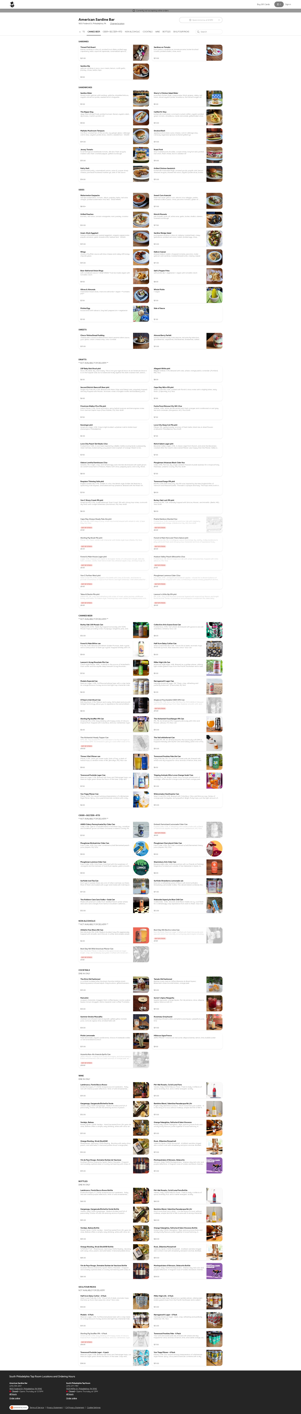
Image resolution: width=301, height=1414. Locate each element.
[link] (94, 31)
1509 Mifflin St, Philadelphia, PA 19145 (81, 1388)
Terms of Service (37, 1407)
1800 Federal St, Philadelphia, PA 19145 (25, 1388)
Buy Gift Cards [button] (263, 4)
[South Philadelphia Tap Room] (12, 4)
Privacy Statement (55, 1407)
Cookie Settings (94, 1407)
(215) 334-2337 (15, 1386)
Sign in (288, 4)
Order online (14, 1398)
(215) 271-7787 (72, 1386)
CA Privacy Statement (74, 1407)
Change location (117, 23)
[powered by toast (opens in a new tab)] (18, 1407)
